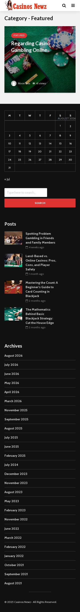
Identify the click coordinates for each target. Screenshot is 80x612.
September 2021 (16, 574)
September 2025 (16, 419)
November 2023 (16, 483)
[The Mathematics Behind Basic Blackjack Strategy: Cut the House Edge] (13, 313)
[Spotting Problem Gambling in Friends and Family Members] (13, 238)
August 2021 (13, 583)
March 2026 (13, 401)
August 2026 (13, 356)
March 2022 (13, 538)
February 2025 (14, 456)
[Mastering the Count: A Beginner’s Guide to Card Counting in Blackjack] (13, 287)
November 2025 (15, 410)
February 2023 (15, 510)
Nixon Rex (23, 83)
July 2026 (11, 365)
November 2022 (16, 519)
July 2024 (11, 465)
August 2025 (13, 428)
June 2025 (11, 447)
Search (40, 203)
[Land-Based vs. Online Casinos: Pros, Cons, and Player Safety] (13, 260)
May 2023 (11, 501)
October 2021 (14, 565)
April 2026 (11, 392)
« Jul (7, 179)
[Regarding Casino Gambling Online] (40, 59)
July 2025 (11, 437)
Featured (19, 35)
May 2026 (11, 383)
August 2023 (13, 492)
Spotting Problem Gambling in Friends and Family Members (40, 238)
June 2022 (11, 529)
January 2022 (14, 556)
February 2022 (15, 547)
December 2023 (15, 474)
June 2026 (11, 374)
